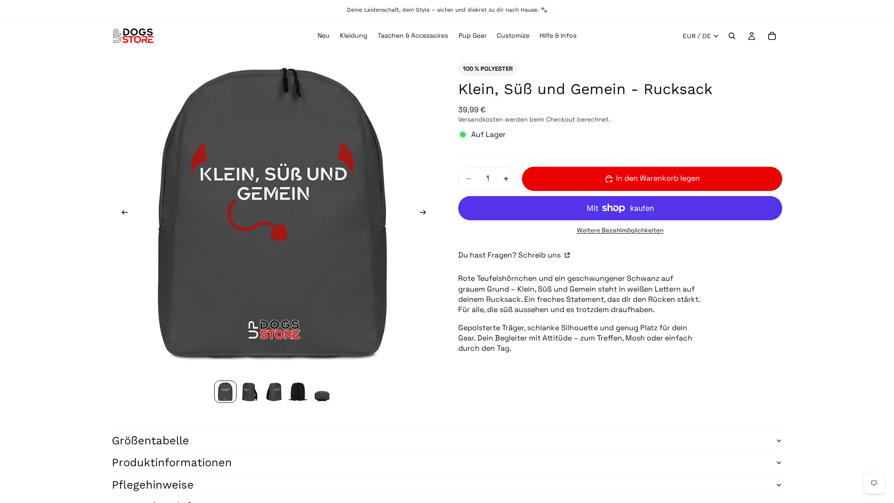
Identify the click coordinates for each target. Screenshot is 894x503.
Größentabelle (150, 440)
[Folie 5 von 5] (322, 391)
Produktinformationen (172, 462)
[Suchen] (732, 36)
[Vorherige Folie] (122, 214)
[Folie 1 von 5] (225, 391)
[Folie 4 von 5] (298, 391)
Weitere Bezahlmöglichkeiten (620, 230)
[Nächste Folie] (425, 214)
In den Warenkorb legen (658, 178)
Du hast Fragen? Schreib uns (510, 255)
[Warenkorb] (772, 36)
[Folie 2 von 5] (249, 391)
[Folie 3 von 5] (274, 391)
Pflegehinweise (153, 484)
